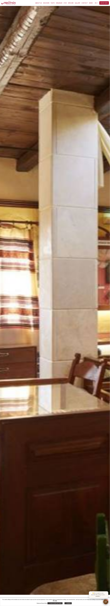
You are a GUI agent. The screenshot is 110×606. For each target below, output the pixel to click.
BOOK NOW (104, 3)
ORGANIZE (59, 3)
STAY (65, 3)
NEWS (91, 3)
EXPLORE (71, 3)
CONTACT (84, 3)
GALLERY (77, 3)
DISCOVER (46, 3)
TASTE (53, 3)
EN (96, 3)
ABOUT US (38, 3)
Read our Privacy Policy (42, 603)
